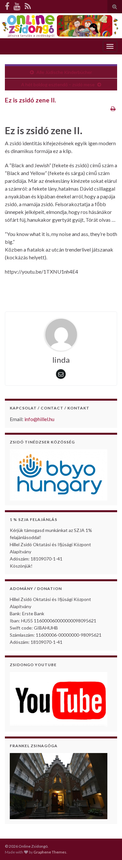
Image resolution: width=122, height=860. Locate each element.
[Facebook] (7, 6)
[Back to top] (107, 845)
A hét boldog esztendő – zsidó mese (58, 84)
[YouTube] (17, 6)
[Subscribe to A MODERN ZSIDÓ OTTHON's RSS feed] (28, 6)
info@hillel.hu (39, 419)
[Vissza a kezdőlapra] (61, 25)
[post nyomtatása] (113, 108)
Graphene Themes (50, 852)
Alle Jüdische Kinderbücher (64, 72)
